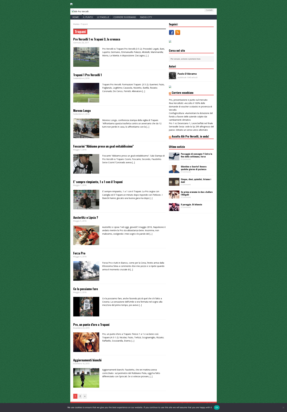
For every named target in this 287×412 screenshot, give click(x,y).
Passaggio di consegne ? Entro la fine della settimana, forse (196, 155)
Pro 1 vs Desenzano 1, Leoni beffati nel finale (191, 123)
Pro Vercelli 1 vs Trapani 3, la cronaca (96, 39)
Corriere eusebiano (124, 17)
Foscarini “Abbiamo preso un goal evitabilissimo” (103, 146)
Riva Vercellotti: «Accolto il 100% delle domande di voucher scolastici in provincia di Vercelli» (190, 106)
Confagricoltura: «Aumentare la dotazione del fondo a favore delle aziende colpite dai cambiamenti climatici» (191, 116)
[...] (147, 55)
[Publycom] (71, 3)
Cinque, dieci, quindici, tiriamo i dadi (196, 180)
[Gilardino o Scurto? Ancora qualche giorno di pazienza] (174, 171)
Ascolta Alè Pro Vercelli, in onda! (190, 136)
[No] (283, 407)
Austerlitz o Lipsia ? (85, 217)
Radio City (146, 17)
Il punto (88, 17)
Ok (216, 407)
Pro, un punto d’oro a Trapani (91, 324)
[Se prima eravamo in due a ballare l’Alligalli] (174, 196)
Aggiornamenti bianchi (87, 360)
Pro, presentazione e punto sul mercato (188, 99)
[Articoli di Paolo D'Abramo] (172, 77)
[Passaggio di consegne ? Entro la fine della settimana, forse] (174, 158)
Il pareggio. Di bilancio (191, 204)
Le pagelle (103, 17)
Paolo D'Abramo (187, 73)
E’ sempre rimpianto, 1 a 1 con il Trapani (98, 181)
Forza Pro (79, 253)
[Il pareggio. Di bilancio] (174, 209)
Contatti (209, 10)
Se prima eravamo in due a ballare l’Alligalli (197, 193)
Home (75, 17)
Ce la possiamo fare (85, 289)
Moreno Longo (82, 110)
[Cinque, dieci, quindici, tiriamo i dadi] (174, 183)
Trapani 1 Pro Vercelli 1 (87, 75)
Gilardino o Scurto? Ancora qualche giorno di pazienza (193, 168)
